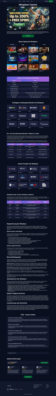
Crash (33, 44)
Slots (43, 44)
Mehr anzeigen (28, 376)
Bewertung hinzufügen (44, 362)
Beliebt (11, 44)
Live (22, 44)
